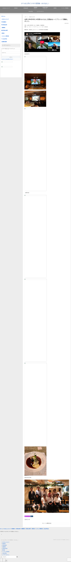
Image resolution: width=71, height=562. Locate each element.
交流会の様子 (28, 516)
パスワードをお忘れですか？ (7, 59)
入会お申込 (4, 553)
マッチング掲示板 (5, 551)
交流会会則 (4, 545)
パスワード (4, 52)
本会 (32, 516)
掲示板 (3, 549)
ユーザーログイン (5, 554)
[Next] (4, 560)
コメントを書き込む (46, 523)
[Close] (6, 561)
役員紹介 (4, 543)
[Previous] (1, 560)
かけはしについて (5, 19)
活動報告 (4, 546)
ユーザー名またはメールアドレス (8, 48)
